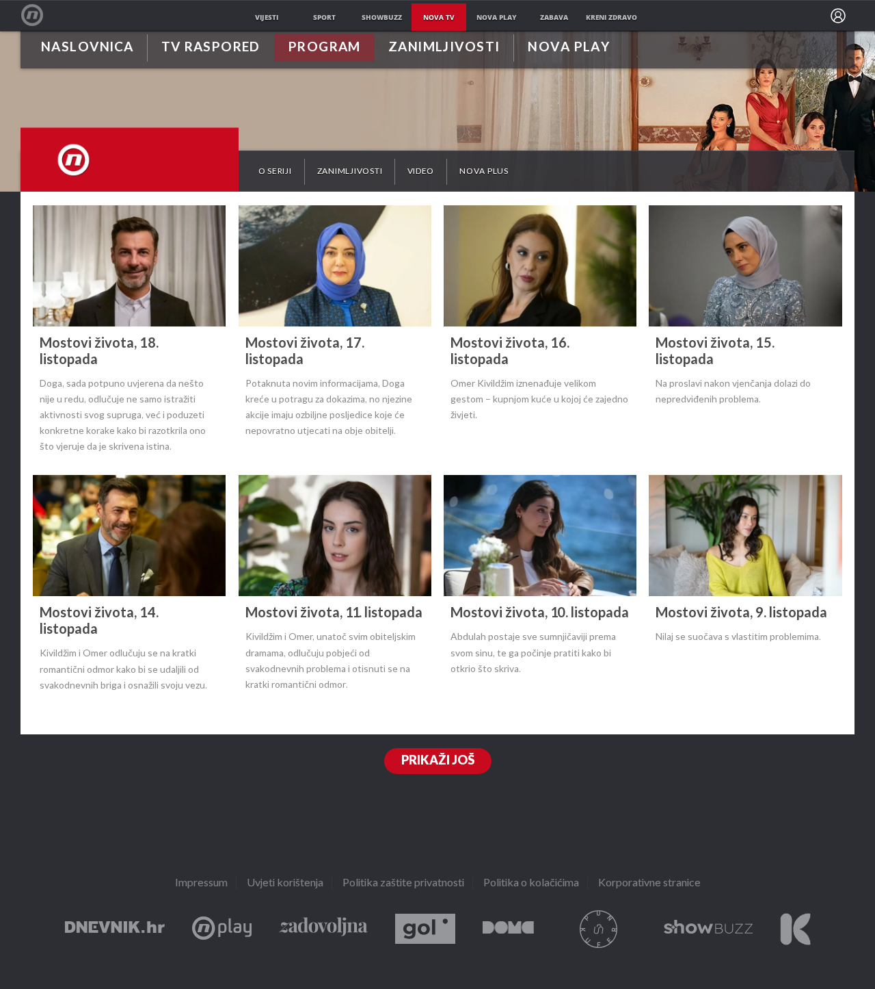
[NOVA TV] (130, 158)
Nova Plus (222, 929)
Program (324, 47)
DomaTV (508, 929)
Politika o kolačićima (531, 883)
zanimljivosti (350, 171)
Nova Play (569, 47)
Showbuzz (708, 929)
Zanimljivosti (444, 47)
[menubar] (838, 15)
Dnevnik (115, 929)
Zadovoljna (323, 929)
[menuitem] (838, 16)
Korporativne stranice (649, 883)
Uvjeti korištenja (285, 883)
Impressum (201, 883)
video (420, 171)
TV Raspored (210, 47)
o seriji (275, 171)
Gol (425, 929)
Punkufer (598, 929)
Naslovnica (87, 47)
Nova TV (39, 15)
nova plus (484, 171)
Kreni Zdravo (795, 929)
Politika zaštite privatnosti (403, 883)
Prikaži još (437, 761)
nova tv (439, 17)
